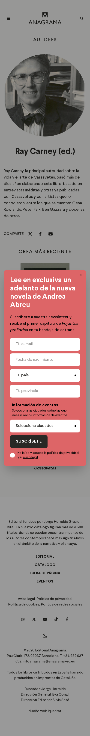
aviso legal (30, 457)
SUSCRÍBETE (29, 441)
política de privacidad (63, 453)
